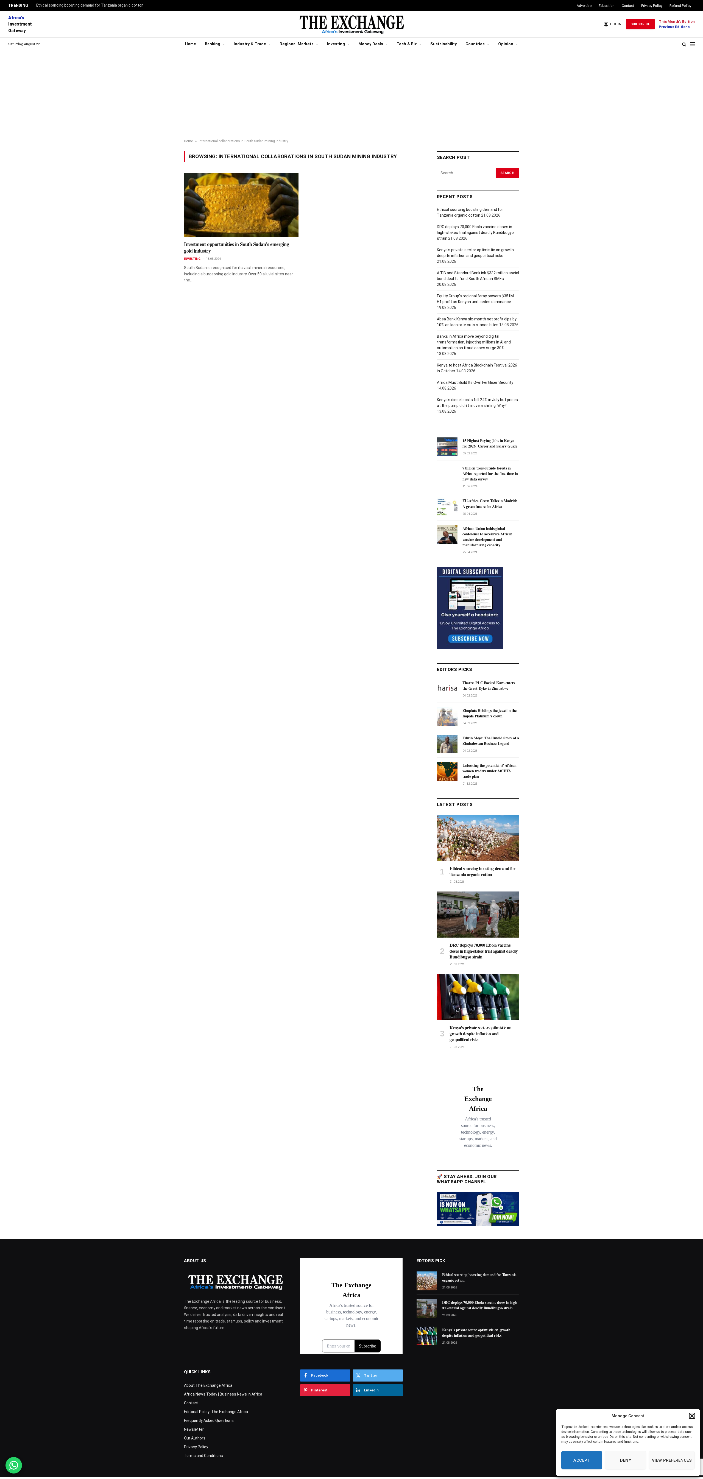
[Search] (684, 44)
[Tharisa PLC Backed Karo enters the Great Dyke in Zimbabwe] (447, 689)
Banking (212, 44)
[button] (692, 1416)
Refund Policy (680, 6)
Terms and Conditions (203, 1455)
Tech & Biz (407, 44)
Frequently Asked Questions (209, 1420)
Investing (336, 44)
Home (190, 44)
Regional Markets (297, 44)
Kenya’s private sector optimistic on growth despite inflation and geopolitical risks (481, 1033)
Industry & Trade (250, 44)
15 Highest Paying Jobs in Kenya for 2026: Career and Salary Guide (489, 443)
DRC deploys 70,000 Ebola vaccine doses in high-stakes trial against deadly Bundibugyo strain (475, 233)
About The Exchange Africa (208, 1385)
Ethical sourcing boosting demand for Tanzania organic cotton (89, 5)
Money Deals (370, 44)
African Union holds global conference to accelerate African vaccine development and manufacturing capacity (487, 537)
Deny (625, 1460)
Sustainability (443, 44)
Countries (475, 44)
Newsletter (194, 1429)
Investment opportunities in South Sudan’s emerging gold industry (236, 247)
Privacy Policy (651, 6)
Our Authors (194, 1438)
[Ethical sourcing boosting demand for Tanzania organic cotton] (478, 838)
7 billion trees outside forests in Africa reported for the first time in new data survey (490, 473)
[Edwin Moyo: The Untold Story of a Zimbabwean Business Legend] (447, 744)
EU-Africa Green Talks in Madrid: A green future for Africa (489, 503)
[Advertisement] (351, 95)
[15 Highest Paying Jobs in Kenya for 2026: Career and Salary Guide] (447, 446)
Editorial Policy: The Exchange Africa (216, 1412)
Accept (581, 1460)
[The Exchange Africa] (351, 24)
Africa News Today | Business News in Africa (223, 1394)
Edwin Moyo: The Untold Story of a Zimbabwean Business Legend (490, 740)
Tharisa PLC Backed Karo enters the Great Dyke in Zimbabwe (488, 685)
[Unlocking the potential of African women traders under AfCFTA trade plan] (447, 771)
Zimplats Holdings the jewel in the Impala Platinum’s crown (489, 713)
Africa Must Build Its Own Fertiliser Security (475, 382)
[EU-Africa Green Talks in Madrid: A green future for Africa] (447, 506)
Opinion (505, 44)
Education (607, 6)
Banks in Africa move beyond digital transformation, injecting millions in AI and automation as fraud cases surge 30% (474, 342)
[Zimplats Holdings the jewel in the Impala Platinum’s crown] (447, 716)
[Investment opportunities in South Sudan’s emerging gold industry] (241, 205)
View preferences (672, 1460)
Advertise (584, 6)
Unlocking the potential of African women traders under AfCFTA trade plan (489, 771)
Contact (628, 6)
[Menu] (692, 44)
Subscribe (640, 24)
